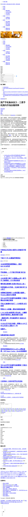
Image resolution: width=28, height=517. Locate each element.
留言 (4, 20)
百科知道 (3, 254)
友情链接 (8, 25)
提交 (2, 419)
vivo (18, 473)
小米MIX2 (15, 473)
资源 (4, 15)
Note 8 (23, 474)
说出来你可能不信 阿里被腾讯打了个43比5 (15, 163)
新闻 (23, 343)
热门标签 (8, 21)
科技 (4, 6)
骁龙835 (12, 471)
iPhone (17, 359)
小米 (2, 471)
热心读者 (8, 24)
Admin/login (5, 87)
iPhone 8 (22, 476)
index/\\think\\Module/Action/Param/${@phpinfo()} (14, 88)
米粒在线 (9, 238)
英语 (10, 375)
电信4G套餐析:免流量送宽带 (9, 456)
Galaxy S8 (16, 471)
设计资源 (8, 18)
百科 (4, 9)
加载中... (3, 329)
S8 (25, 474)
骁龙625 (11, 477)
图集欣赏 (8, 28)
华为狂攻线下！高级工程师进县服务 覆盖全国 (13, 463)
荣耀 (1, 477)
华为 (10, 135)
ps (7, 389)
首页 (2, 98)
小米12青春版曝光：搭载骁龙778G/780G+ (14, 166)
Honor (4, 471)
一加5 (22, 471)
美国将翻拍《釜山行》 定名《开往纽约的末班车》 (14, 458)
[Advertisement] (14, 192)
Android (2, 476)
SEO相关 (8, 13)
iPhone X (2, 474)
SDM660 (8, 477)
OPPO (11, 473)
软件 (20, 359)
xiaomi (17, 474)
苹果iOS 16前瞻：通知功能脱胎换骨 (13, 309)
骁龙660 (2, 473)
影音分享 (8, 29)
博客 (4, 26)
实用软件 (8, 17)
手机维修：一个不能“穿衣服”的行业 (13, 272)
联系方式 (8, 22)
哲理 (5, 473)
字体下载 (5, 1)
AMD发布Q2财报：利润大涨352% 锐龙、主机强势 (14, 448)
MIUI (17, 476)
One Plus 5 (8, 471)
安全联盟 (13, 500)
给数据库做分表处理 (8, 335)
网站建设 (8, 10)
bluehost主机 (8, 12)
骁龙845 (23, 473)
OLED (6, 474)
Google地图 (8, 500)
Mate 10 (19, 471)
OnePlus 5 (12, 476)
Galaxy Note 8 (13, 474)
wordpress (8, 14)
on (3, 89)
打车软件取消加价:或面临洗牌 (10, 465)
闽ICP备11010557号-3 (17, 502)
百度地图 (3, 500)
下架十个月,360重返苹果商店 (10, 258)
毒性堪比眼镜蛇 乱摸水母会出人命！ (13, 284)
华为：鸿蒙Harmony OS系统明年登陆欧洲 (14, 164)
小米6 (25, 471)
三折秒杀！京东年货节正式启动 (11, 381)
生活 (4, 7)
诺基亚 (8, 474)
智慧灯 (6, 476)
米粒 (22, 500)
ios (14, 476)
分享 (21, 343)
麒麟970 (4, 477)
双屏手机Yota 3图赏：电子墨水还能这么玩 (12, 460)
